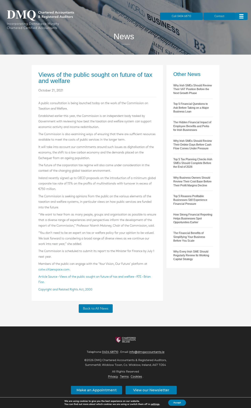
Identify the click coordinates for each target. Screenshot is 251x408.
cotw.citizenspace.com (53, 269)
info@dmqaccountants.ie (146, 352)
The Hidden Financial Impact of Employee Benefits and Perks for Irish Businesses (192, 126)
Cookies (136, 376)
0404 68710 (110, 352)
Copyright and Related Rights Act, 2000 (65, 289)
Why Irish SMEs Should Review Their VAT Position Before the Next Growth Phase (192, 89)
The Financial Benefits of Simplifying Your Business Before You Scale (189, 237)
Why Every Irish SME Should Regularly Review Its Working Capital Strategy (191, 255)
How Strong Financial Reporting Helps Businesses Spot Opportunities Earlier (192, 218)
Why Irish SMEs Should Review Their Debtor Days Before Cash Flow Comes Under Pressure (192, 144)
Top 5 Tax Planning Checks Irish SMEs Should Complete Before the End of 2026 (192, 163)
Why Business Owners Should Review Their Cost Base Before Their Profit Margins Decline (192, 181)
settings (155, 404)
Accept (177, 402)
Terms (124, 376)
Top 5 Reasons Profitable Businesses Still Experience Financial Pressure (190, 200)
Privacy (113, 376)
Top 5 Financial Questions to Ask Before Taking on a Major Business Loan (191, 107)
